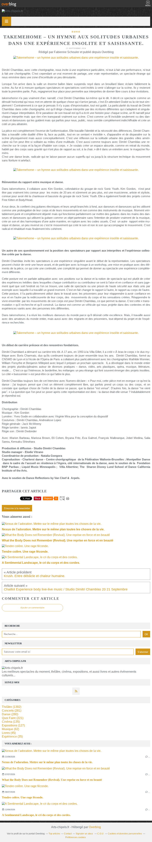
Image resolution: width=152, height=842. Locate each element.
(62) (10, 729)
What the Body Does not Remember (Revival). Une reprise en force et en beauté (52, 779)
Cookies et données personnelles (125, 833)
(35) (12, 736)
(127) (13, 725)
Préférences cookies (75, 837)
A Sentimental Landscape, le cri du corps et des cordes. (36, 815)
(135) (11, 721)
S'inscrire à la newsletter (17, 508)
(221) (12, 718)
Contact (68, 833)
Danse (76, 32)
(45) (9, 732)
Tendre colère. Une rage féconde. (22, 797)
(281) (11, 710)
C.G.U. (100, 833)
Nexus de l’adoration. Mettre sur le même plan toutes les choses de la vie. (47, 762)
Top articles (54, 833)
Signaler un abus (84, 833)
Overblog (95, 827)
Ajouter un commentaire (32, 607)
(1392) (11, 706)
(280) (10, 714)
